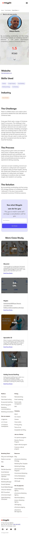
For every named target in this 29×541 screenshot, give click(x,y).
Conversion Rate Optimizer (5, 475)
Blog (15, 456)
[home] (6, 3)
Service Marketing (19, 478)
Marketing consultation (7, 411)
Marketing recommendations (6, 408)
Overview (3, 397)
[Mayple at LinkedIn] (15, 529)
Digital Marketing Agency (19, 489)
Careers (16, 419)
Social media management (17, 403)
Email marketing (18, 399)
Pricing (16, 393)
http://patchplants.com (6, 73)
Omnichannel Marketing (20, 473)
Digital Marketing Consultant (5, 498)
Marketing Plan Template (20, 463)
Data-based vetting (6, 399)
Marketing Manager (6, 481)
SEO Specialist (5, 479)
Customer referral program (19, 448)
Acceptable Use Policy (20, 430)
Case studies (17, 422)
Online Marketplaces (19, 476)
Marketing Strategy (19, 466)
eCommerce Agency (19, 507)
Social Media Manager (7, 487)
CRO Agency (17, 504)
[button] (27, 3)
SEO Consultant (5, 492)
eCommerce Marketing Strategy (20, 460)
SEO (15, 406)
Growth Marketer (5, 484)
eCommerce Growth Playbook (19, 469)
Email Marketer (5, 472)
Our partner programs (20, 437)
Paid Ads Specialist (6, 469)
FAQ (2, 462)
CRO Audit (17, 481)
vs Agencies (4, 419)
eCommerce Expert (6, 495)
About (16, 414)
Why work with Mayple (7, 456)
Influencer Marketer (6, 489)
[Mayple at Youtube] (11, 529)
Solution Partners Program (19, 441)
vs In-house (4, 422)
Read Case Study (7, 273)
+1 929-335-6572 (16, 524)
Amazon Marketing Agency (19, 501)
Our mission (17, 416)
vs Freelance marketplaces (4, 425)
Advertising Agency (19, 497)
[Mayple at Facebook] (2, 529)
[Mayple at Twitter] (6, 529)
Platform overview (6, 459)
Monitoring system (6, 404)
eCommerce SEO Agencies (18, 510)
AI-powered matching (6, 402)
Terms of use (17, 427)
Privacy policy (18, 424)
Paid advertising (18, 397)
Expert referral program (20, 444)
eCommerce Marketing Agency (20, 494)
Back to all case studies (10, 14)
